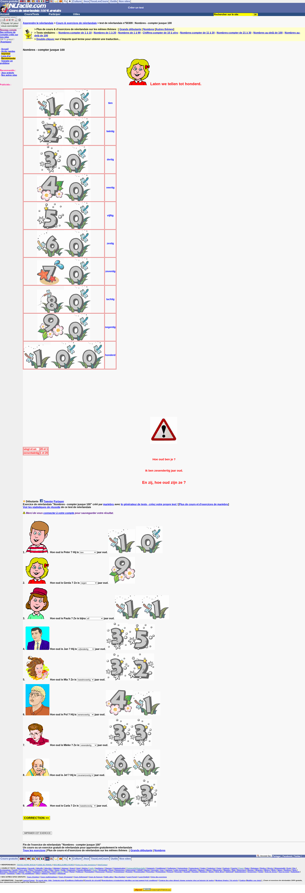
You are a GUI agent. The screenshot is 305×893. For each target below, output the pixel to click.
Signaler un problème (6, 62)
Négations (13, 872)
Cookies (242, 880)
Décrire (270, 868)
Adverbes (48, 868)
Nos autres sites (9, 75)
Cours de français (96, 877)
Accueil (4, 14)
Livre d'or (6, 56)
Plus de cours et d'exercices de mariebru (203, 504)
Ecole (289, 868)
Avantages (6, 42)
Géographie (103, 870)
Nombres (148, 29)
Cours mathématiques (49, 877)
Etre (294, 868)
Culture (77, 858)
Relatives (203, 872)
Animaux (64, 868)
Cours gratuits (9, 858)
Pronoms (129, 872)
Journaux (169, 870)
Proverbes (150, 872)
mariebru (108, 504)
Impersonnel (131, 870)
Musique (250, 870)
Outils (114, 858)
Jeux (86, 858)
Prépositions (161, 872)
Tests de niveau (271, 872)
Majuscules (217, 870)
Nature (279, 870)
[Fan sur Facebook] (264, 856)
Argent (72, 868)
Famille (15, 870)
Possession (100, 872)
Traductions (295, 872)
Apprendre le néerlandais (38, 23)
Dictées (263, 868)
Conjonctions (182, 868)
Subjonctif (229, 872)
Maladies (227, 870)
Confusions (171, 868)
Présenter (178, 872)
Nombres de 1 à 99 (129, 32)
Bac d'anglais (120, 877)
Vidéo (18, 873)
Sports (211, 872)
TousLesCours (100, 858)
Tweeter (48, 501)
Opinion (21, 872)
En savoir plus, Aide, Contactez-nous (50, 880)
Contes (203, 868)
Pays (66, 872)
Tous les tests (283, 872)
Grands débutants (130, 29)
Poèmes (109, 872)
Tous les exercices (34, 850)
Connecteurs (194, 868)
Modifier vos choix (254, 880)
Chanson (108, 868)
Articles (85, 868)
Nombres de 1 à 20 (105, 32)
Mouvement (241, 870)
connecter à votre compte (58, 513)
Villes (38, 873)
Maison (209, 870)
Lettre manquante (180, 870)
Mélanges (259, 870)
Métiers (267, 870)
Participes (37, 872)
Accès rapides (8, 51)
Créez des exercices (159, 877)
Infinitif (139, 870)
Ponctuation (89, 872)
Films (31, 870)
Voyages (52, 873)
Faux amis (23, 870)
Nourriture (4, 872)
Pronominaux (119, 872)
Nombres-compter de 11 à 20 (197, 32)
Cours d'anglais (33, 877)
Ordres (28, 872)
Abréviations (22, 868)
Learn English (144, 877)
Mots (234, 870)
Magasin (201, 870)
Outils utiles (108, 877)
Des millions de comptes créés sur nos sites (9, 33)
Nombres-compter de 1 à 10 (75, 32)
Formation (38, 870)
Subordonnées (240, 872)
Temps (260, 872)
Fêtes (51, 870)
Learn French (132, 877)
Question (195, 872)
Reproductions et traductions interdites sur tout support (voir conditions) (130, 880)
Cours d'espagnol (65, 877)
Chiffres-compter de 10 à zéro (160, 32)
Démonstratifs (279, 868)
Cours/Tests (31, 14)
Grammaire (71, 870)
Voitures (44, 873)
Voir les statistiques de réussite (41, 507)
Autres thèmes (164, 29)
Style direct (219, 872)
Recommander (8, 58)
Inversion (155, 870)
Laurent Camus (29, 880)
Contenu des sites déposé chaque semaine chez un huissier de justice (186, 880)
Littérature (193, 870)
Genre (57, 870)
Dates (247, 868)
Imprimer (5, 54)
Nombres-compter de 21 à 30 (234, 32)
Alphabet (56, 868)
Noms (294, 870)
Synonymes (252, 872)
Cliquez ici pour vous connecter (10, 24)
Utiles (76, 14)
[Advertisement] (9, 102)
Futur (46, 870)
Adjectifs (39, 868)
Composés (150, 868)
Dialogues (255, 868)
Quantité (187, 872)
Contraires (211, 868)
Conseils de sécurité (93, 880)
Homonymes (120, 870)
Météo (273, 870)
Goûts (63, 870)
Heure (111, 870)
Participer (54, 14)
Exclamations (5, 870)
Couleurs (226, 868)
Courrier (234, 868)
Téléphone (11, 873)
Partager (59, 501)
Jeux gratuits (7, 73)
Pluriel (72, 872)
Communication (119, 868)
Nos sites (125, 858)
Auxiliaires (99, 868)
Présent (170, 872)
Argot (78, 868)
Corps (219, 868)
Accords (31, 868)
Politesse (79, 872)
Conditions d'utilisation (74, 880)
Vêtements (61, 873)
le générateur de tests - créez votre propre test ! (149, 504)
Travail (2, 873)
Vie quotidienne (28, 873)
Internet (147, 870)
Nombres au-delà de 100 (268, 32)
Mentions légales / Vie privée (226, 880)
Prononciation (139, 872)
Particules (46, 872)
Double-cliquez (45, 39)
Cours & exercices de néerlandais (76, 23)
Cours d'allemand (80, 877)
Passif (53, 872)
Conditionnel (161, 868)
